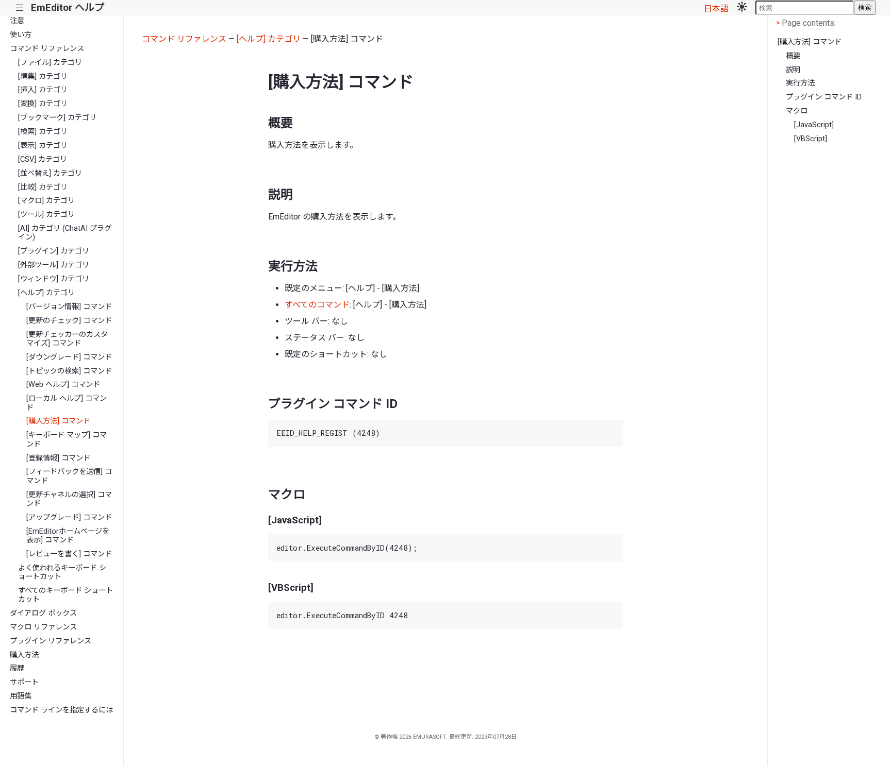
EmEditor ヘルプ (67, 7)
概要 (793, 56)
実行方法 (800, 83)
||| (20, 8)
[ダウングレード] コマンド (69, 357)
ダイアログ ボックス (43, 613)
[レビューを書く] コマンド (69, 554)
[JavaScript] (814, 125)
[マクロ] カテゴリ (46, 200)
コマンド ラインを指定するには (61, 710)
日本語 (716, 8)
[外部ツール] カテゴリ (53, 265)
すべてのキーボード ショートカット (65, 595)
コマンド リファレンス (47, 48)
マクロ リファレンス (43, 627)
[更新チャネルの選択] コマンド (69, 499)
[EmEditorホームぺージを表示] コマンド (67, 535)
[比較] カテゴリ (43, 187)
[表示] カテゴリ (43, 145)
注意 (17, 20)
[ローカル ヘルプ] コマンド (66, 403)
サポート (24, 682)
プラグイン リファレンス (50, 641)
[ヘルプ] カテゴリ (46, 292)
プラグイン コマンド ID (824, 97)
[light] (742, 8)
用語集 (20, 696)
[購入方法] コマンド (58, 421)
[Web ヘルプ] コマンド (63, 384)
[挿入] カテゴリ (43, 90)
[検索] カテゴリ (43, 131)
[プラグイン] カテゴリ (53, 251)
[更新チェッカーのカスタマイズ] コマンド (67, 339)
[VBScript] (810, 138)
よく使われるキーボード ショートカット (62, 572)
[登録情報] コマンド (58, 458)
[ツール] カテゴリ (46, 214)
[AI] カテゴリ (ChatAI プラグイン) (64, 233)
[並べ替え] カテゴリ (50, 173)
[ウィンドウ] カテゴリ (53, 279)
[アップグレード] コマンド (69, 517)
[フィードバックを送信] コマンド (69, 476)
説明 (793, 69)
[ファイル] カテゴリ (50, 62)
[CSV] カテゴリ (42, 159)
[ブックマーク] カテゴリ (57, 117)
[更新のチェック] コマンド (69, 320)
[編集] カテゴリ (43, 76)
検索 (864, 7)
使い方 (20, 34)
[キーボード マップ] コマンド (66, 439)
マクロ (796, 111)
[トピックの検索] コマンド (69, 371)
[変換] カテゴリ (43, 103)
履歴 (17, 668)
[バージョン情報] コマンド (69, 306)
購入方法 (24, 655)
